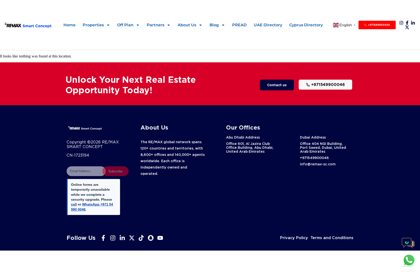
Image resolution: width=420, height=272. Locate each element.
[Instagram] (401, 23)
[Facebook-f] (407, 23)
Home (69, 25)
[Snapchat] (151, 238)
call (74, 204)
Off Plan (125, 25)
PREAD (239, 25)
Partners (155, 25)
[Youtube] (160, 238)
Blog (214, 25)
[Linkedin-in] (413, 23)
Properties (93, 25)
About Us (187, 25)
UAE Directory (268, 25)
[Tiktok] (141, 238)
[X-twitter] (407, 27)
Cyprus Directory (306, 25)
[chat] (409, 260)
